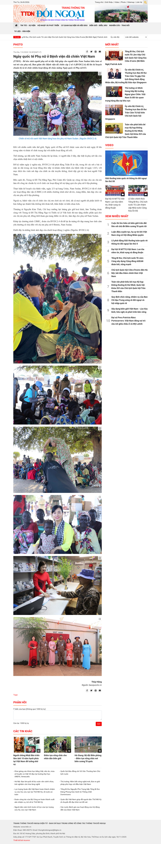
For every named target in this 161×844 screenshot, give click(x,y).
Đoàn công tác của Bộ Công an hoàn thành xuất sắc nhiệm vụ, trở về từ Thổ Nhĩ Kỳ (34, 800)
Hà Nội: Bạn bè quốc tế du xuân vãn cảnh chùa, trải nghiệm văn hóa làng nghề (34, 782)
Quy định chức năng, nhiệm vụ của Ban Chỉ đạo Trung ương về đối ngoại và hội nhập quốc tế (129, 300)
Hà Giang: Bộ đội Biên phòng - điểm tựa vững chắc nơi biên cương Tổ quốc (88, 758)
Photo (123, 2)
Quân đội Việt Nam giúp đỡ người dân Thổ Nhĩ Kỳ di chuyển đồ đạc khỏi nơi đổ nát (80, 800)
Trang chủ (99, 2)
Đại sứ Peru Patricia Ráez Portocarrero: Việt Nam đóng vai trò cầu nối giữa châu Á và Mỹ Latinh (128, 320)
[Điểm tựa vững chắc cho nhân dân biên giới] (57, 744)
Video (116, 2)
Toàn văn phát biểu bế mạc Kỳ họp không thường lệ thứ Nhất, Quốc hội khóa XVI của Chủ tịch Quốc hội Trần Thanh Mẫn (125, 130)
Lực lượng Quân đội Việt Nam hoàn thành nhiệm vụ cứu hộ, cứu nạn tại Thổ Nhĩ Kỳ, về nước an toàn (34, 792)
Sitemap (130, 2)
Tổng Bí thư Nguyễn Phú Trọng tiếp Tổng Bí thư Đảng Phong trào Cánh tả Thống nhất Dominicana (80, 792)
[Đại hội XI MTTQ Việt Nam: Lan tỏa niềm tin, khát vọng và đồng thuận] (115, 190)
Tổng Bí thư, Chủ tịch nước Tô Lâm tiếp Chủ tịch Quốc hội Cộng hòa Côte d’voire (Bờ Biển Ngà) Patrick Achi (126, 57)
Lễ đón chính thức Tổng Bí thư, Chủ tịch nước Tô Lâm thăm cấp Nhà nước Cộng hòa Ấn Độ (137, 204)
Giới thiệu (109, 2)
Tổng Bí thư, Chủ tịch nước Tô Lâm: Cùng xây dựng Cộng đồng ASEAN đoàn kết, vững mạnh (127, 261)
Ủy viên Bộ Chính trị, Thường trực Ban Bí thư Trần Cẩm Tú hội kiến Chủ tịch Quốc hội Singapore (126, 112)
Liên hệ (139, 2)
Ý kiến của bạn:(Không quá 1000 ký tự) (29, 709)
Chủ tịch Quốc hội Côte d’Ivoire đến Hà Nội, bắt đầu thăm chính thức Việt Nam (129, 273)
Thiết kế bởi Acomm (21, 840)
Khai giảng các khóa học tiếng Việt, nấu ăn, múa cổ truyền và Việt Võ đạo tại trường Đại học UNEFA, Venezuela (34, 774)
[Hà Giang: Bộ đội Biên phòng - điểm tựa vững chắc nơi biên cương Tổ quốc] (88, 744)
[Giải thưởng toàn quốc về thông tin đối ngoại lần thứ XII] (126, 163)
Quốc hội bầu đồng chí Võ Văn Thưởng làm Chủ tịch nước (80, 772)
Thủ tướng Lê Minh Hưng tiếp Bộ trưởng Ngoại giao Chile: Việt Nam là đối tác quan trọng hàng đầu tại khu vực (125, 94)
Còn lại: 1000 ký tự (21, 723)
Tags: (15, 695)
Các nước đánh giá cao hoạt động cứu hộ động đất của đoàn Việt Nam (80, 808)
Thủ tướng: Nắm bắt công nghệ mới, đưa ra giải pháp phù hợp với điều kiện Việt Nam (80, 782)
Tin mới (16, 37)
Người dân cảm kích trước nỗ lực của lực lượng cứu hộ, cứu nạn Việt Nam (34, 808)
